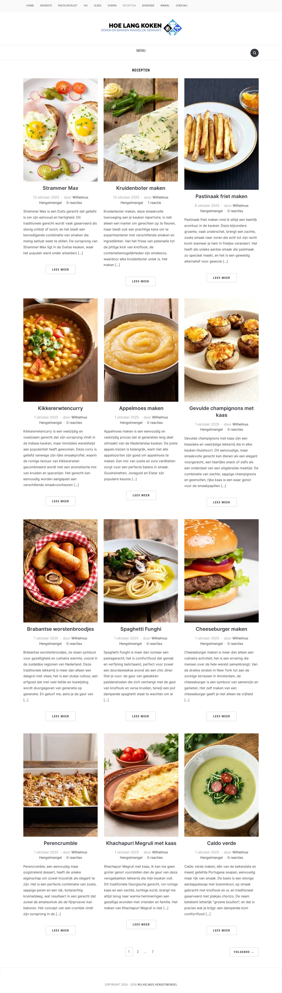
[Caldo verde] (221, 785)
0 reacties (74, 203)
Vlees (97, 5)
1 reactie (154, 203)
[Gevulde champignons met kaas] (221, 350)
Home (30, 5)
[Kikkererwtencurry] (60, 350)
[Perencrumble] (60, 785)
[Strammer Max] (60, 130)
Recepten (129, 5)
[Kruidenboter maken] (141, 130)
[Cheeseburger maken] (221, 571)
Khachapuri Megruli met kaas (141, 843)
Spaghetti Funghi (140, 629)
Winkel (165, 5)
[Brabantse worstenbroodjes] (60, 571)
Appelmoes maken (141, 408)
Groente (46, 5)
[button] (141, 50)
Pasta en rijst (67, 5)
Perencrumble (60, 843)
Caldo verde (221, 843)
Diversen (148, 5)
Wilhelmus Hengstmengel (157, 984)
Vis (86, 5)
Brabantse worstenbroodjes (60, 629)
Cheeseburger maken (221, 629)
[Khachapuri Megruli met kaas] (141, 785)
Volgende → (244, 952)
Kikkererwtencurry (60, 408)
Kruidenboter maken (140, 188)
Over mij (181, 5)
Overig (112, 5)
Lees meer (60, 269)
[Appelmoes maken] (141, 350)
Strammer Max (60, 188)
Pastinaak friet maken (222, 196)
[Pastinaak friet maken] (221, 134)
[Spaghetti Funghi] (141, 571)
